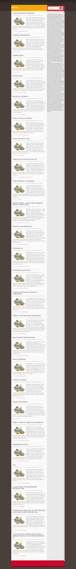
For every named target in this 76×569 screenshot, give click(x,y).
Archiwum (19, 1)
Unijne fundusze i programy (23, 13)
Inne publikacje (21, 155)
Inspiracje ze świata (20, 96)
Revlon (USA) (18, 76)
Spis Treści (39, 1)
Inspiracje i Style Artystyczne (24, 266)
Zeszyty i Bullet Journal (22, 118)
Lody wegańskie (21, 506)
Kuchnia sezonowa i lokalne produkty (25, 177)
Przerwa (31, 1)
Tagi (43, 1)
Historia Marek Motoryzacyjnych (24, 222)
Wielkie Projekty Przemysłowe (24, 440)
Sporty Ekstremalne (22, 114)
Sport (20, 418)
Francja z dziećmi (19, 380)
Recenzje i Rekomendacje (22, 226)
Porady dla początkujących (23, 288)
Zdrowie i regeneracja (21, 35)
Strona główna (14, 1)
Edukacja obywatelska (22, 92)
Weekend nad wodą (20, 444)
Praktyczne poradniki (22, 333)
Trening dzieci (18, 55)
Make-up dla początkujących (23, 355)
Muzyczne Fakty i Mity (21, 138)
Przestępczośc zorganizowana (24, 483)
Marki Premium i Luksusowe (23, 181)
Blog (19, 72)
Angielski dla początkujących (25, 159)
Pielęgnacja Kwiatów (22, 555)
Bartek (23, 1)
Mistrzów (27, 1)
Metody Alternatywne (22, 530)
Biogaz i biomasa (19, 359)
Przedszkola (18, 248)
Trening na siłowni (20, 402)
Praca (20, 51)
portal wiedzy (62, 81)
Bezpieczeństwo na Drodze (23, 31)
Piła (14, 465)
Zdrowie (20, 199)
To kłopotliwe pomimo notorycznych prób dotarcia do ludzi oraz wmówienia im (28, 536)
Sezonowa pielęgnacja (22, 270)
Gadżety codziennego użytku (24, 244)
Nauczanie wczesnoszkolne (24, 337)
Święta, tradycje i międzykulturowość (28, 422)
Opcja (14, 8)
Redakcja (35, 1)
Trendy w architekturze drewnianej (27, 315)
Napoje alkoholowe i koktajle (24, 461)
